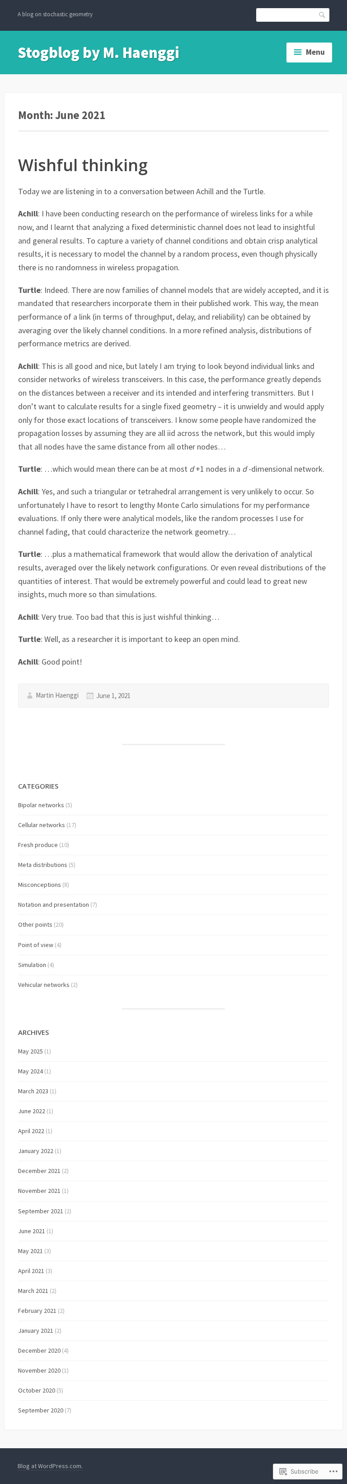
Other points (35, 924)
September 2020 (40, 1410)
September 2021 (40, 1211)
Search (322, 14)
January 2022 (35, 1151)
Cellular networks (41, 825)
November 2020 (39, 1370)
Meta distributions (42, 865)
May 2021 (30, 1251)
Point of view (35, 945)
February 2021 (37, 1311)
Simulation (32, 965)
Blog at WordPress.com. (50, 1466)
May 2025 (30, 1051)
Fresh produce (38, 845)
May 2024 (30, 1071)
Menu (315, 52)
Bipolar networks (41, 805)
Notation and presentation (53, 904)
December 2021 (39, 1171)
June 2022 (31, 1111)
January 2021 (35, 1330)
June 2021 (31, 1231)
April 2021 (31, 1271)
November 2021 (39, 1191)
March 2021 (33, 1291)
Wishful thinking (83, 165)
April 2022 (31, 1131)
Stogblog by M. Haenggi (98, 52)
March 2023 (33, 1091)
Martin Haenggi (57, 695)
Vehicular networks (44, 985)
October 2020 (36, 1390)
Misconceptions (39, 885)
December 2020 (39, 1350)
